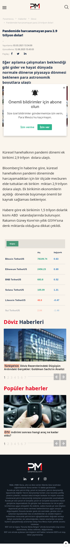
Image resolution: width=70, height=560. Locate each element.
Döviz (33, 18)
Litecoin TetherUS (15, 300)
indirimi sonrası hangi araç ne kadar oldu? (31, 433)
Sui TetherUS (12, 310)
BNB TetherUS (13, 279)
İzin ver (44, 127)
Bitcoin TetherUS (14, 259)
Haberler (22, 18)
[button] (57, 377)
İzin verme (27, 127)
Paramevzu (8, 18)
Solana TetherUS (14, 290)
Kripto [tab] (12, 244)
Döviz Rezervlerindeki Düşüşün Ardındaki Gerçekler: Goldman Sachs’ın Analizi (34, 367)
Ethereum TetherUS (16, 269)
